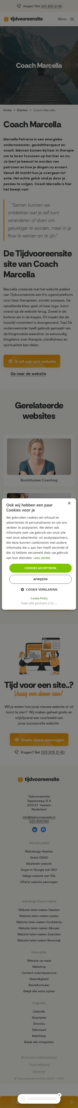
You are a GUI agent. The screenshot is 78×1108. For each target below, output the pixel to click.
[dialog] (39, 554)
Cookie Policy (39, 598)
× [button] (69, 503)
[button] (39, 603)
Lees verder (42, 558)
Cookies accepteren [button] (40, 568)
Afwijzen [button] (40, 579)
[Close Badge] (59, 1095)
